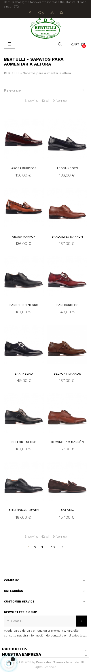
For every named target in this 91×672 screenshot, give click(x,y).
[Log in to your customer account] (30, 13)
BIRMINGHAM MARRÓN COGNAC (67, 442)
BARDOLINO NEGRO (23, 305)
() (41, 13)
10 (53, 547)
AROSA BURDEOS (23, 168)
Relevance (44, 90)
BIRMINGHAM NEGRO (23, 510)
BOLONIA (67, 510)
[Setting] (61, 13)
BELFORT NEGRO (23, 442)
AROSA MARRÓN (24, 236)
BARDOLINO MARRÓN (67, 236)
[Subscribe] (81, 621)
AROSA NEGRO (67, 168)
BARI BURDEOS (67, 305)
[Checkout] (52, 13)
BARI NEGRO (24, 373)
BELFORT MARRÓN (67, 373)
